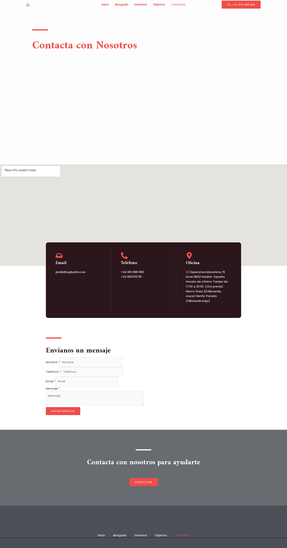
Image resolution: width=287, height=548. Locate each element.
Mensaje (53, 388)
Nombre (53, 362)
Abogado (121, 4)
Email (61, 263)
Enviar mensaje (63, 411)
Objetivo (159, 4)
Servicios (140, 4)
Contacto (178, 4)
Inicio (105, 4)
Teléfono (53, 372)
